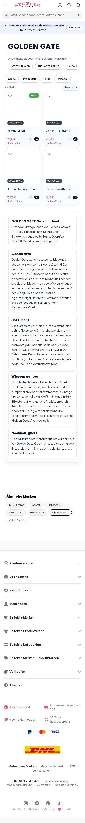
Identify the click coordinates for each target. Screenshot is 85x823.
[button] (5, 5)
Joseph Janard (20, 66)
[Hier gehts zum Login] (60, 5)
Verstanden (74, 27)
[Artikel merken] (10, 96)
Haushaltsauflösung (55, 781)
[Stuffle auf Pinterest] (48, 803)
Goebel (36, 504)
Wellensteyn (16, 512)
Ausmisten (43, 784)
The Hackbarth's (48, 66)
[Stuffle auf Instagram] (26, 803)
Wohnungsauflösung (19, 784)
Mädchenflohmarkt (53, 766)
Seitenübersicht (18, 520)
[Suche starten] (77, 15)
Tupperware (53, 504)
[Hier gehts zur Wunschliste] (69, 5)
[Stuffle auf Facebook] (37, 803)
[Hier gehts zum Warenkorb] (78, 5)
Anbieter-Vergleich (66, 784)
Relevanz (70, 87)
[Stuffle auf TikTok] (59, 803)
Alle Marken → (60, 512)
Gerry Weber (37, 512)
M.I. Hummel (17, 504)
